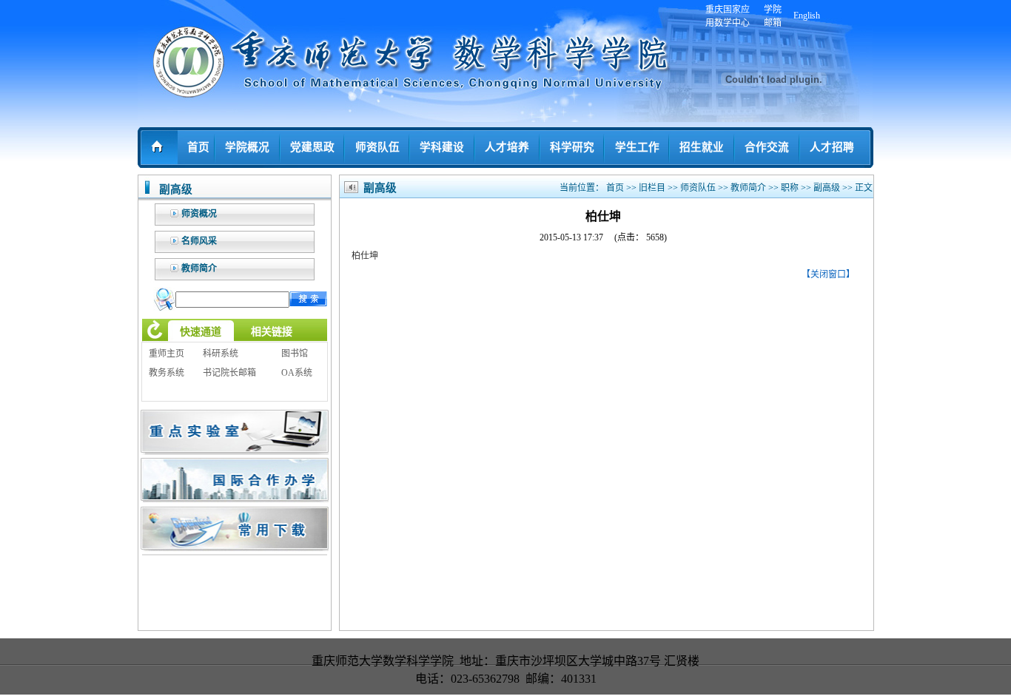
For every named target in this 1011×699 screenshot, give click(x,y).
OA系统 (296, 373)
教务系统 (166, 373)
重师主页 (166, 353)
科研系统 (220, 353)
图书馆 (294, 353)
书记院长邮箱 (229, 373)
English (806, 15)
